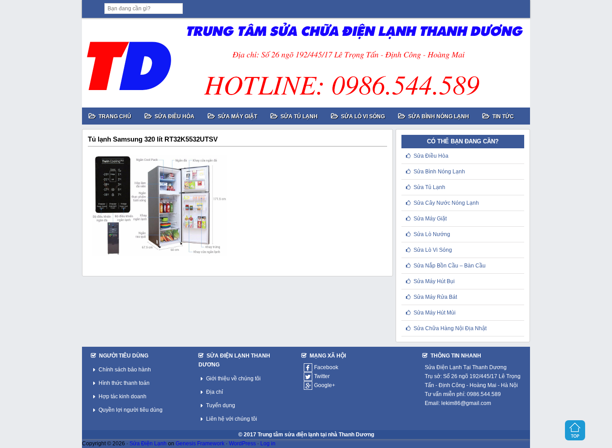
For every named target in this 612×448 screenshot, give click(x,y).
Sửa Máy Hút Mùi (435, 313)
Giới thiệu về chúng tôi (233, 378)
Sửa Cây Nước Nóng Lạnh (446, 203)
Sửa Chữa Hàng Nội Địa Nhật (450, 328)
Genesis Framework (200, 443)
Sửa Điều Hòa (431, 156)
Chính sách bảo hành (125, 369)
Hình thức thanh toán (124, 383)
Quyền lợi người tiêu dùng (131, 410)
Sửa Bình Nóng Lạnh (439, 171)
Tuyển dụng (220, 405)
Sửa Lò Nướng (432, 234)
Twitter (322, 376)
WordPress (242, 443)
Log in (268, 443)
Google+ (324, 385)
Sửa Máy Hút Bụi (434, 281)
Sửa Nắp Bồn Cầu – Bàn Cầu (450, 266)
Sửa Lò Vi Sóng (433, 250)
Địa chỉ (214, 392)
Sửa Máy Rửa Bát (435, 297)
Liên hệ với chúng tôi (231, 419)
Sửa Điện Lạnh (148, 443)
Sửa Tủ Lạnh (429, 187)
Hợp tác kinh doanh (123, 396)
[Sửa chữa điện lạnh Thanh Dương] (306, 63)
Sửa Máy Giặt (430, 218)
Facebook (326, 367)
